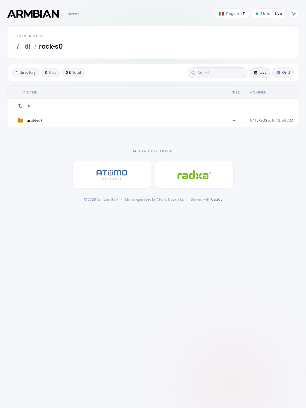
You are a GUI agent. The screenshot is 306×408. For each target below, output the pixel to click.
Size (236, 92)
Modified (258, 92)
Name (32, 92)
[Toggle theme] (294, 14)
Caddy (216, 199)
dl (27, 46)
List (263, 72)
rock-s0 (50, 46)
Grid (286, 72)
